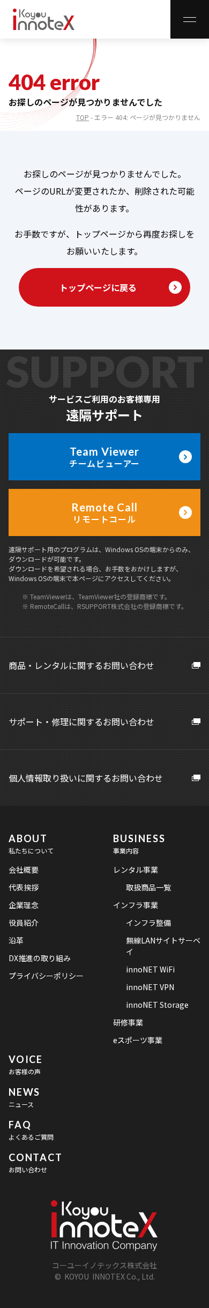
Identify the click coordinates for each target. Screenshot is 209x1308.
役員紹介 (24, 922)
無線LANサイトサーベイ (163, 946)
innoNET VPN (150, 987)
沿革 (16, 940)
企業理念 (24, 905)
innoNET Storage (157, 1004)
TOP (82, 117)
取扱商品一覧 (148, 887)
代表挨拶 (24, 887)
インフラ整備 (148, 922)
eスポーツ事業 (137, 1040)
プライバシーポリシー (46, 975)
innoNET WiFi (150, 969)
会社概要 (24, 869)
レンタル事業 (135, 869)
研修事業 (128, 1022)
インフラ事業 (135, 905)
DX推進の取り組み (40, 958)
